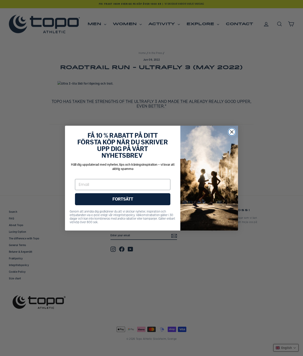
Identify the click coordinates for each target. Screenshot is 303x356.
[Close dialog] (231, 131)
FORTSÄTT (122, 199)
